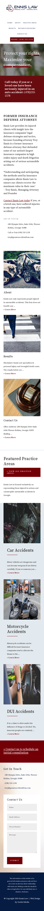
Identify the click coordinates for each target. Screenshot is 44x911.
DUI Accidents (20, 711)
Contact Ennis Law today (17, 200)
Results (8, 356)
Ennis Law (22, 8)
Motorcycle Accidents (18, 629)
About (7, 292)
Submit (14, 860)
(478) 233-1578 (24, 232)
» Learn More (12, 309)
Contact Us (10, 420)
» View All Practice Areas (19, 472)
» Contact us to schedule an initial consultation (21, 750)
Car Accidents (20, 550)
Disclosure (25, 892)
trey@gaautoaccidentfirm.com (21, 237)
